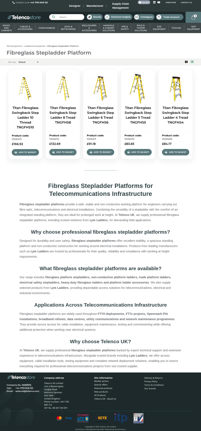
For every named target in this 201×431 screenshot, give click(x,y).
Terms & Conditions (154, 385)
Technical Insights (121, 17)
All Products (100, 395)
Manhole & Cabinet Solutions (109, 28)
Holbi (101, 429)
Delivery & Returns (153, 377)
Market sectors (101, 381)
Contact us (186, 2)
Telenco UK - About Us (105, 398)
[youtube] (158, 2)
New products (101, 391)
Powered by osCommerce (115, 429)
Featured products (103, 388)
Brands (97, 17)
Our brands (150, 388)
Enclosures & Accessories (89, 28)
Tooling (176, 28)
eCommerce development (86, 429)
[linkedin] (154, 2)
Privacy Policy (150, 381)
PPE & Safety (125, 27)
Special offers (101, 384)
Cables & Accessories (25, 27)
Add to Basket (27, 152)
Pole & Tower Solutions (141, 28)
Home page (171, 2)
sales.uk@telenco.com (27, 391)
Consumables (46, 28)
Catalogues (147, 17)
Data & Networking (68, 27)
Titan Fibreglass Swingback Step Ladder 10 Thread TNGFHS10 (25, 117)
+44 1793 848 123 (39, 2)
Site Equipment (159, 27)
